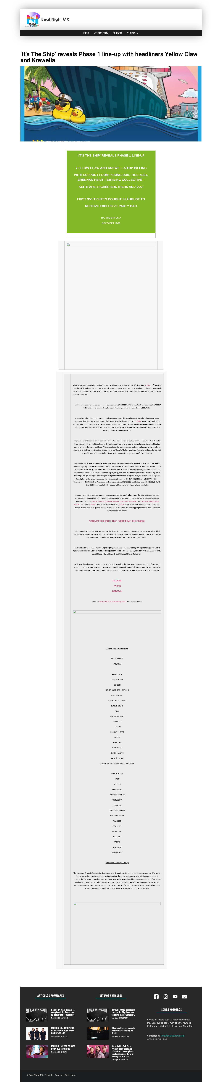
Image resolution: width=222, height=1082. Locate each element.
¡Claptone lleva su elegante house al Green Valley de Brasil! (123, 1030)
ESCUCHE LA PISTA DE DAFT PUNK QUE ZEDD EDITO (63, 1047)
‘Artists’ (121, 505)
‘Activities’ (133, 502)
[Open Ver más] (137, 33)
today (147, 385)
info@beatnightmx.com (173, 1035)
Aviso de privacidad (157, 1038)
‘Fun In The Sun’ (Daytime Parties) (105, 502)
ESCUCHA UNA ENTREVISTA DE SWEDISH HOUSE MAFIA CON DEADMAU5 (62, 1030)
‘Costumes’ (124, 502)
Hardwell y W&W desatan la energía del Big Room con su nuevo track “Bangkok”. (62, 1012)
